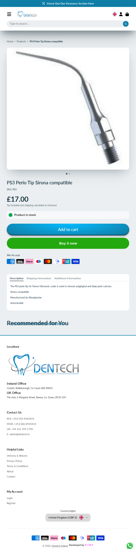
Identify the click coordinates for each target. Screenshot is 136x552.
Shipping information (39, 278)
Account (121, 14)
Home (10, 41)
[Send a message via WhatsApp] (129, 545)
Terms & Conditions (17, 466)
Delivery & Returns (17, 455)
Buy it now (68, 243)
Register (11, 503)
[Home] (26, 14)
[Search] (126, 24)
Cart (127, 14)
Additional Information (67, 278)
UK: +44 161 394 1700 (20, 429)
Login (10, 497)
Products (21, 41)
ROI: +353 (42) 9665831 (20, 418)
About (10, 471)
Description (17, 278)
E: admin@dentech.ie (18, 434)
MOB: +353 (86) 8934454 (21, 423)
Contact (11, 476)
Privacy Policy (14, 460)
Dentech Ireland (60, 545)
